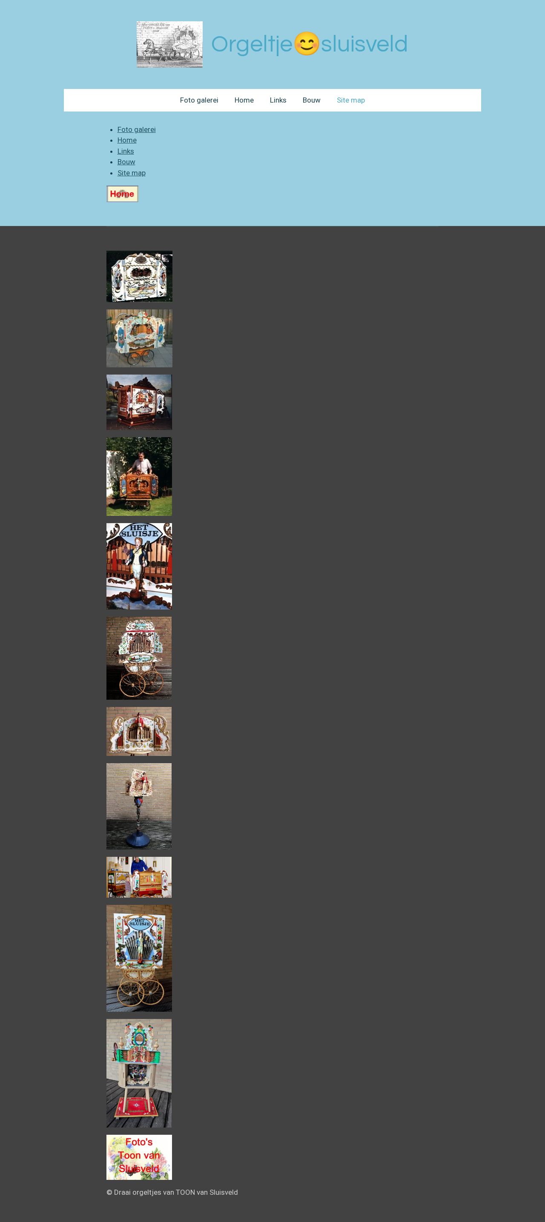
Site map (132, 173)
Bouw (126, 161)
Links (126, 151)
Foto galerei (137, 129)
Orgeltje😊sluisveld (309, 44)
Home (127, 140)
